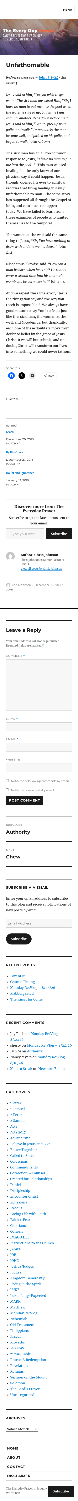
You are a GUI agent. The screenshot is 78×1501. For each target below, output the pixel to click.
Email (12, 739)
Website (13, 759)
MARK (15, 1301)
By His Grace (14, 452)
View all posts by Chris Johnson (41, 568)
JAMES (15, 1249)
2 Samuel (17, 1120)
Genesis (16, 1231)
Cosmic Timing (22, 982)
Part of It (17, 976)
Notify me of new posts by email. (33, 790)
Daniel (15, 1185)
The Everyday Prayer (19, 1488)
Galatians (18, 1225)
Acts (13, 1126)
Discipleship (20, 1190)
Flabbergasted (22, 993)
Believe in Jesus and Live (30, 1144)
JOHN (10, 589)
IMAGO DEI (19, 1237)
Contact (16, 1467)
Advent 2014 (20, 1138)
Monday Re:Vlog (23, 1313)
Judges (15, 1272)
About (14, 1458)
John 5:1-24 (48, 77)
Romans (17, 1371)
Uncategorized (22, 1395)
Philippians (19, 1330)
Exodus (16, 1208)
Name (12, 718)
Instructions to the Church (32, 1243)
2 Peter (16, 1115)
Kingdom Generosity (27, 1278)
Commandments (24, 1167)
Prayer (15, 1336)
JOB (13, 1255)
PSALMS (17, 1348)
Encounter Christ (24, 1196)
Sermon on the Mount (28, 1377)
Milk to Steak (21, 1069)
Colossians (19, 1161)
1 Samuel (17, 1109)
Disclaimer (19, 1476)
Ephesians (18, 1202)
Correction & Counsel (27, 1173)
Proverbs (17, 1342)
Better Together (23, 1150)
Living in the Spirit (25, 1284)
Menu (67, 9)
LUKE (14, 1290)
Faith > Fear (20, 1220)
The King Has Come (26, 999)
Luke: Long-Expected (28, 1295)
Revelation (19, 1365)
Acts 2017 (18, 1132)
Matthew (17, 1307)
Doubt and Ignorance (20, 473)
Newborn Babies (51, 1069)
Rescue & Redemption (28, 1360)
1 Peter (15, 1103)
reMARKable (20, 1354)
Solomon (17, 1383)
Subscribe (59, 534)
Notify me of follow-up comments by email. (40, 781)
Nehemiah (18, 1319)
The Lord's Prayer (25, 1389)
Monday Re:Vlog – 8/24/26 (32, 988)
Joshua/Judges (22, 1266)
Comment (15, 656)
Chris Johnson (21, 585)
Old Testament (22, 1325)
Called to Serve (22, 1155)
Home (13, 1448)
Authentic (35, 1051)
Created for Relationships (31, 1179)
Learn (10, 432)
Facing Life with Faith (28, 1214)
